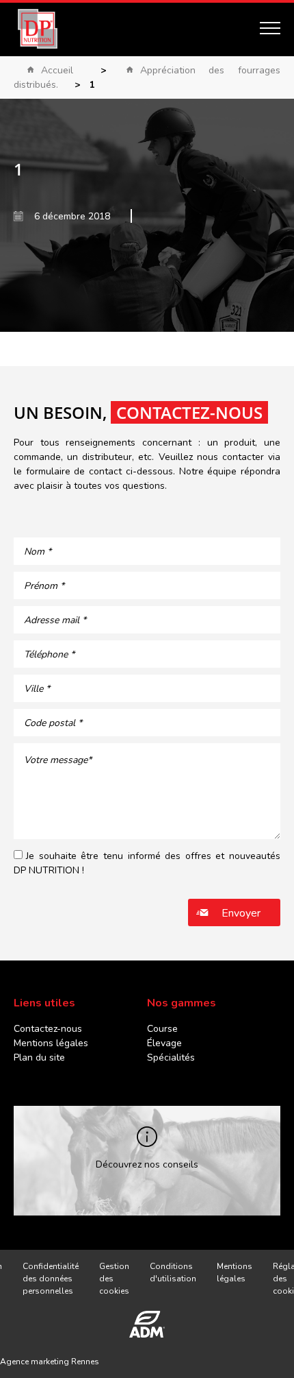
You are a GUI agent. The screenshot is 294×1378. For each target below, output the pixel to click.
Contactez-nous (48, 1028)
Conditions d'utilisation (173, 1272)
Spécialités (171, 1057)
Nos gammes (181, 1003)
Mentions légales (51, 1043)
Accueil (57, 70)
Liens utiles (44, 1003)
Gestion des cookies (114, 1278)
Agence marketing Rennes (49, 1361)
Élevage (164, 1043)
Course (162, 1028)
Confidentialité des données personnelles (51, 1278)
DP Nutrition (38, 29)
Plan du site (39, 1057)
